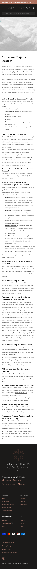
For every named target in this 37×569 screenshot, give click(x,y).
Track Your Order (7, 510)
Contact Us (5, 501)
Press (21, 526)
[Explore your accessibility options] (3, 558)
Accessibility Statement (9, 552)
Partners (22, 498)
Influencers (23, 504)
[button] (3, 8)
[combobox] (18, 13)
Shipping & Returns (8, 504)
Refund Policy (6, 507)
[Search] (4, 13)
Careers (22, 523)
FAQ (3, 498)
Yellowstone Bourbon (28, 409)
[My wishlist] (30, 8)
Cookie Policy (6, 549)
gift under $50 (18, 362)
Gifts (3, 526)
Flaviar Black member (21, 392)
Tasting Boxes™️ (7, 523)
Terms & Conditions (8, 542)
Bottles (4, 520)
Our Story (22, 520)
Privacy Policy (6, 546)
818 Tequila (16, 409)
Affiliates (22, 501)
